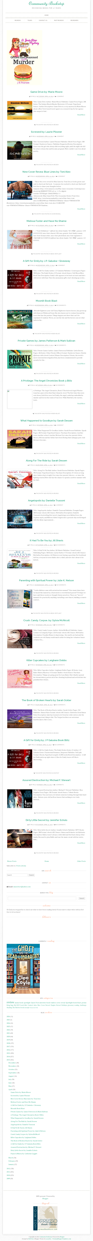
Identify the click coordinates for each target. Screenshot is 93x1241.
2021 (8, 1033)
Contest (56, 773)
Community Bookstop (46, 3)
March (11, 1158)
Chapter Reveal (56, 1005)
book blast (56, 333)
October (11, 1069)
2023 (8, 1026)
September (12, 1073)
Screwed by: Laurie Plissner (46, 131)
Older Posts (81, 861)
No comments (61, 305)
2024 (8, 1023)
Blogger (45, 1198)
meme (17, 1003)
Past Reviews (59, 20)
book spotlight (56, 254)
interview (42, 1003)
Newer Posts (11, 861)
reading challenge (80, 1005)
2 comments (60, 225)
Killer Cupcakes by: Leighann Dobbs (46, 660)
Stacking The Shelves (13, 1008)
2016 (8, 1050)
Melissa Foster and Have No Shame (46, 221)
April (10, 1089)
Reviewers (74, 20)
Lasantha (48, 1239)
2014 (8, 1056)
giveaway (71, 1005)
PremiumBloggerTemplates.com (62, 1239)
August (11, 1076)
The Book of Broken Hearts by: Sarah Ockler (46, 700)
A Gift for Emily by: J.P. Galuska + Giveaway (46, 260)
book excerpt (25, 1008)
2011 (8, 1172)
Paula (34, 96)
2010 (8, 1175)
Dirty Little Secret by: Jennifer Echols (46, 820)
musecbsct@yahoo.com (22, 887)
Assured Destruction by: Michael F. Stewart (46, 780)
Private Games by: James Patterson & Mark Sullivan (46, 340)
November (12, 1066)
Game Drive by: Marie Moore (46, 91)
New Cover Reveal (44, 1005)
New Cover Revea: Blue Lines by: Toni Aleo (46, 171)
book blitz (23, 1005)
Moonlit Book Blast (46, 300)
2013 (8, 1060)
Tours (30, 20)
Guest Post (35, 1003)
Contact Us (43, 20)
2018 (8, 1043)
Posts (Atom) (21, 866)
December (12, 1063)
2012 (8, 1168)
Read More (81, 115)
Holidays (64, 1005)
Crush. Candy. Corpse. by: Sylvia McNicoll (46, 620)
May (10, 1086)
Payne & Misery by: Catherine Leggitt (24, 1154)
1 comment (60, 96)
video (35, 1005)
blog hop (10, 1005)
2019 (8, 1040)
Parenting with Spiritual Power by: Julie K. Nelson (46, 580)
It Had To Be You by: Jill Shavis (46, 540)
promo (84, 1003)
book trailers (51, 1003)
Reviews (18, 20)
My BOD (17, 1005)
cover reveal (56, 214)
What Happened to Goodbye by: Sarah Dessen (46, 420)
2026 (8, 1016)
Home (46, 15)
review (56, 125)
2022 (8, 1030)
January (11, 1164)
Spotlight (69, 1003)
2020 (8, 1036)
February (12, 1161)
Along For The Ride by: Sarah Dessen (46, 460)
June (10, 1083)
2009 (8, 1178)
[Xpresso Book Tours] (45, 1230)
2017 (8, 1046)
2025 (8, 1020)
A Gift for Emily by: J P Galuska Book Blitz (46, 740)
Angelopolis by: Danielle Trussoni (46, 500)
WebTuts (31, 1239)
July (10, 1079)
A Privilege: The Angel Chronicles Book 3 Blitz (46, 380)
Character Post (33, 1007)
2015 (8, 1053)
